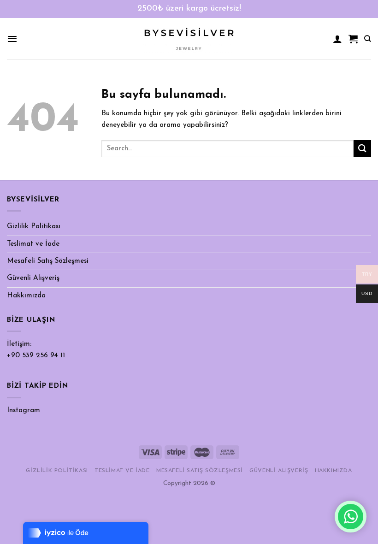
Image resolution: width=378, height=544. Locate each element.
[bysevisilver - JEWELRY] (189, 39)
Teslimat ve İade (33, 244)
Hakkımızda (26, 295)
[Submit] (362, 148)
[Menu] (12, 39)
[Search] (367, 38)
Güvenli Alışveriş (33, 278)
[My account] (337, 39)
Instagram (23, 410)
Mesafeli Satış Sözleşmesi (48, 261)
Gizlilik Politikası (33, 226)
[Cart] (353, 39)
